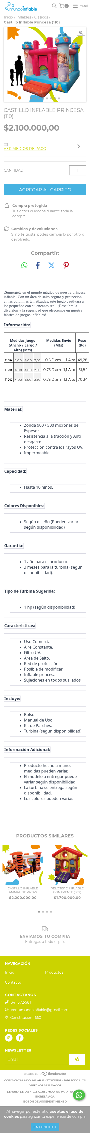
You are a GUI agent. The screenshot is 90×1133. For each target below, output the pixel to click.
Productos (54, 972)
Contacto (13, 982)
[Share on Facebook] (38, 266)
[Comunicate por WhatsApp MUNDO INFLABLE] (79, 1095)
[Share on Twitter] (51, 266)
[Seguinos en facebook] (20, 1038)
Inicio (8, 17)
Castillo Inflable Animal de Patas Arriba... (23, 890)
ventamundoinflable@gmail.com (39, 1010)
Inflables (23, 17)
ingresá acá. (45, 1096)
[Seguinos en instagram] (8, 1038)
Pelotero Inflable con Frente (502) (67, 890)
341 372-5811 (21, 1002)
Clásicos (41, 17)
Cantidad (14, 170)
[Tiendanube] (45, 1075)
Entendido (45, 1127)
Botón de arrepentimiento (45, 1101)
